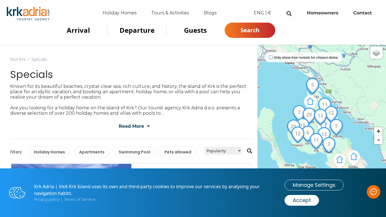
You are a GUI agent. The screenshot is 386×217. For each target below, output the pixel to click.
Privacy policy (47, 199)
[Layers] (376, 52)
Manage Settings (314, 184)
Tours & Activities (170, 13)
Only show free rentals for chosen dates (306, 57)
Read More (131, 126)
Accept (302, 200)
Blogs (210, 13)
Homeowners (323, 13)
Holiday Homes (119, 13)
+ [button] (378, 131)
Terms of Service (79, 199)
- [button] (378, 139)
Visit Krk (17, 59)
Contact (362, 13)
